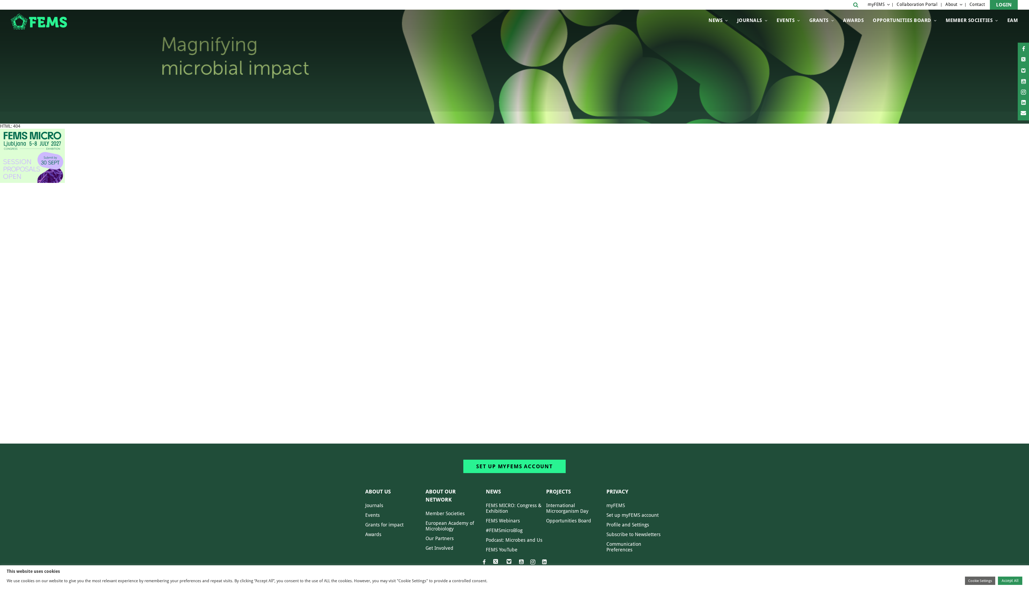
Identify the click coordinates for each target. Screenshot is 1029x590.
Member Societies (969, 20)
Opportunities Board (568, 520)
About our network (441, 495)
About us (378, 491)
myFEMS (876, 4)
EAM (1012, 20)
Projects (558, 491)
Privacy (617, 491)
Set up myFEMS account (514, 466)
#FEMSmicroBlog (504, 530)
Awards (853, 20)
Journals (749, 20)
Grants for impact (384, 525)
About (951, 4)
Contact (977, 4)
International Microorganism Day (567, 508)
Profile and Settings (627, 525)
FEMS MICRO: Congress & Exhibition (514, 508)
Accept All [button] (1010, 580)
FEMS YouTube (501, 549)
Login (1004, 5)
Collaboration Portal (917, 4)
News (715, 20)
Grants (819, 20)
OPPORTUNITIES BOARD (902, 20)
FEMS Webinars (503, 520)
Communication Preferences (623, 546)
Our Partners (440, 538)
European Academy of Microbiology (450, 526)
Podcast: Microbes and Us (514, 540)
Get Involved (439, 548)
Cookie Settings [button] (980, 581)
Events (786, 20)
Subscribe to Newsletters (633, 534)
